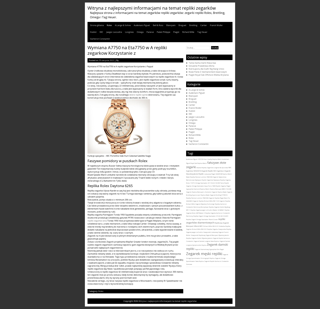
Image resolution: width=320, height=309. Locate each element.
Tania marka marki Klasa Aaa (202, 62)
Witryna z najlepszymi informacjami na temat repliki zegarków (152, 8)
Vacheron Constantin (100, 38)
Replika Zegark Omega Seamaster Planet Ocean (202, 219)
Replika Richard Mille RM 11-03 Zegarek (212, 201)
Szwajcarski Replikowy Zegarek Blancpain (204, 235)
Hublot (93, 32)
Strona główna (97, 25)
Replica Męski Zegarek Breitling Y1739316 (214, 195)
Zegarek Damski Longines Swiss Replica (206, 241)
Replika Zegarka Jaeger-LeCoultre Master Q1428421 (207, 210)
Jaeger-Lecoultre (114, 32)
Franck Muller (216, 25)
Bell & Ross (158, 25)
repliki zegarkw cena (97, 220)
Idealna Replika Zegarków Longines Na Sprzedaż (212, 168)
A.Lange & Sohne (123, 25)
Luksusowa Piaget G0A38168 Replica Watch (218, 174)
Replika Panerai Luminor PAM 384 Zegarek (200, 198)
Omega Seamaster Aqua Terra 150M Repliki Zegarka (209, 186)
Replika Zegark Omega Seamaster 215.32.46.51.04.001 (210, 216)
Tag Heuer (202, 32)
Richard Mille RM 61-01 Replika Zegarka (205, 229)
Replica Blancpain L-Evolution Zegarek (204, 192)
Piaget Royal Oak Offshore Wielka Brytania (209, 74)
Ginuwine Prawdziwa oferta (201, 65)
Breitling (193, 25)
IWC (101, 32)
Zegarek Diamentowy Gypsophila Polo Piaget (209, 249)
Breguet (182, 25)
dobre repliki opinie (138, 94)
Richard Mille (188, 32)
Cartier (203, 25)
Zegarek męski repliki (204, 253)
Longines (129, 32)
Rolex (109, 25)
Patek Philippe (163, 32)
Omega (140, 32)
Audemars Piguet (142, 25)
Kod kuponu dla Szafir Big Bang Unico (206, 68)
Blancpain (171, 25)
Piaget (176, 32)
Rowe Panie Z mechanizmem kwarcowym (208, 71)
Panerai (150, 32)
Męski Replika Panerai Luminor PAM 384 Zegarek (202, 177)
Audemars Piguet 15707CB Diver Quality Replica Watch (204, 159)
